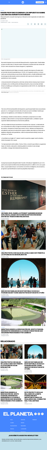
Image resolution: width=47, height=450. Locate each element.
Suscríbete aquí (4, 92)
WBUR (25, 402)
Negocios (12, 431)
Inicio (11, 419)
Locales (2, 10)
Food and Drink (13, 425)
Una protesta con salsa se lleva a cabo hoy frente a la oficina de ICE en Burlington (23, 254)
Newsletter (23, 431)
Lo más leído (23, 428)
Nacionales (23, 425)
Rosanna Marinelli (5, 218)
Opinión (22, 422)
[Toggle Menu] (45, 2)
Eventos (3, 211)
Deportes (23, 419)
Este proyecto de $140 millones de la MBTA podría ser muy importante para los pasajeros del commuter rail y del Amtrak (35, 396)
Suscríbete (40, 2)
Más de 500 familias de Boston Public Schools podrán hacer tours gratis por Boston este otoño (22, 292)
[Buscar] (9, 2)
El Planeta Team (4, 20)
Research (35, 419)
